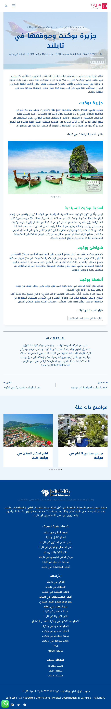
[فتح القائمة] (13, 6)
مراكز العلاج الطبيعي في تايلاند (55, 557)
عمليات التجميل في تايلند (55, 562)
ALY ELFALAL (91, 54)
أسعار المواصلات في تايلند (55, 567)
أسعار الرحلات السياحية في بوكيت (89, 385)
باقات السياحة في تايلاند (55, 591)
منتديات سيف (55, 675)
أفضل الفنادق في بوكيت (55, 631)
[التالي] (8, 440)
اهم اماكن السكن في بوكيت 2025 (32, 456)
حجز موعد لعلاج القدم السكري (55, 601)
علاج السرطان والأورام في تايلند (55, 547)
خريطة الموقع (55, 650)
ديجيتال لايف (56, 670)
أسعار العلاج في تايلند (56, 532)
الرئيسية (81, 27)
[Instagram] (12, 705)
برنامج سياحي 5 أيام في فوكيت (86, 456)
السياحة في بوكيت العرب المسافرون (85, 318)
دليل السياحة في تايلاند (90, 310)
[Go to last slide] (102, 440)
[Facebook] (24, 705)
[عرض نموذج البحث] (6, 5)
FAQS (55, 645)
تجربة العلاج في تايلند (55, 606)
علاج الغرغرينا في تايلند (55, 616)
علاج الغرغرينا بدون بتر (55, 552)
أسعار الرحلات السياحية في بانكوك (21, 385)
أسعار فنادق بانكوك (55, 537)
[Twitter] (18, 705)
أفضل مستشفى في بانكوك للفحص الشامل (55, 621)
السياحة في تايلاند (55, 587)
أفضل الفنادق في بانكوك (55, 626)
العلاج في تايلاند (56, 582)
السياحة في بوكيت (66, 27)
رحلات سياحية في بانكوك (55, 641)
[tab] (61, 469)
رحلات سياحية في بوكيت (55, 636)
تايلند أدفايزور (55, 665)
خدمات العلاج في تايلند (55, 611)
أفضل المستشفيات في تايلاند (55, 596)
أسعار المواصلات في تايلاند (81, 134)
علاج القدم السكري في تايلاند (55, 542)
